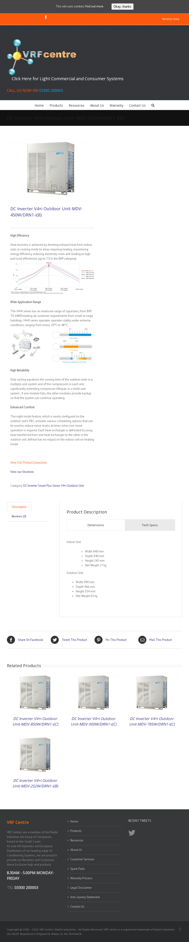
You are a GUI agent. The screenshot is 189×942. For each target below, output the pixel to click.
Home (74, 821)
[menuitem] (170, 19)
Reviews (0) (19, 516)
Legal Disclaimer (81, 888)
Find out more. (94, 6)
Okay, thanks (122, 6)
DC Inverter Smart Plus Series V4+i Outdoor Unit (53, 486)
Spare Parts (77, 869)
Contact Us (77, 907)
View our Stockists (22, 472)
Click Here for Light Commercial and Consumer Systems (67, 78)
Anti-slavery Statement (85, 897)
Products (76, 831)
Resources (76, 840)
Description (19, 507)
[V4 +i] (50, 168)
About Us (76, 850)
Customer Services (82, 859)
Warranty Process (81, 878)
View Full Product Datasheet (28, 463)
